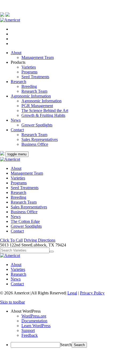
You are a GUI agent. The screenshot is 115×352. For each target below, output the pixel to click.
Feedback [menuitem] (29, 335)
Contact (17, 130)
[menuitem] (63, 311)
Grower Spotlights (36, 125)
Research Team (34, 91)
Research (18, 81)
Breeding (29, 86)
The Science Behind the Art (44, 110)
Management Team (37, 57)
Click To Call (11, 240)
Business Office (34, 144)
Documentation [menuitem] (34, 321)
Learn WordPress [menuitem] (36, 325)
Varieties (28, 67)
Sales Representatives (39, 139)
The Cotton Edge (25, 221)
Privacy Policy (92, 293)
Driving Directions (39, 240)
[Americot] (10, 20)
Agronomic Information (31, 96)
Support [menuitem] (28, 330)
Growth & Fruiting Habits (43, 115)
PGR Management (37, 105)
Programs (29, 72)
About (16, 52)
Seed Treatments (35, 76)
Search (66, 344)
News (16, 120)
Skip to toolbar (12, 302)
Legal (72, 293)
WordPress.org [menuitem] (33, 316)
